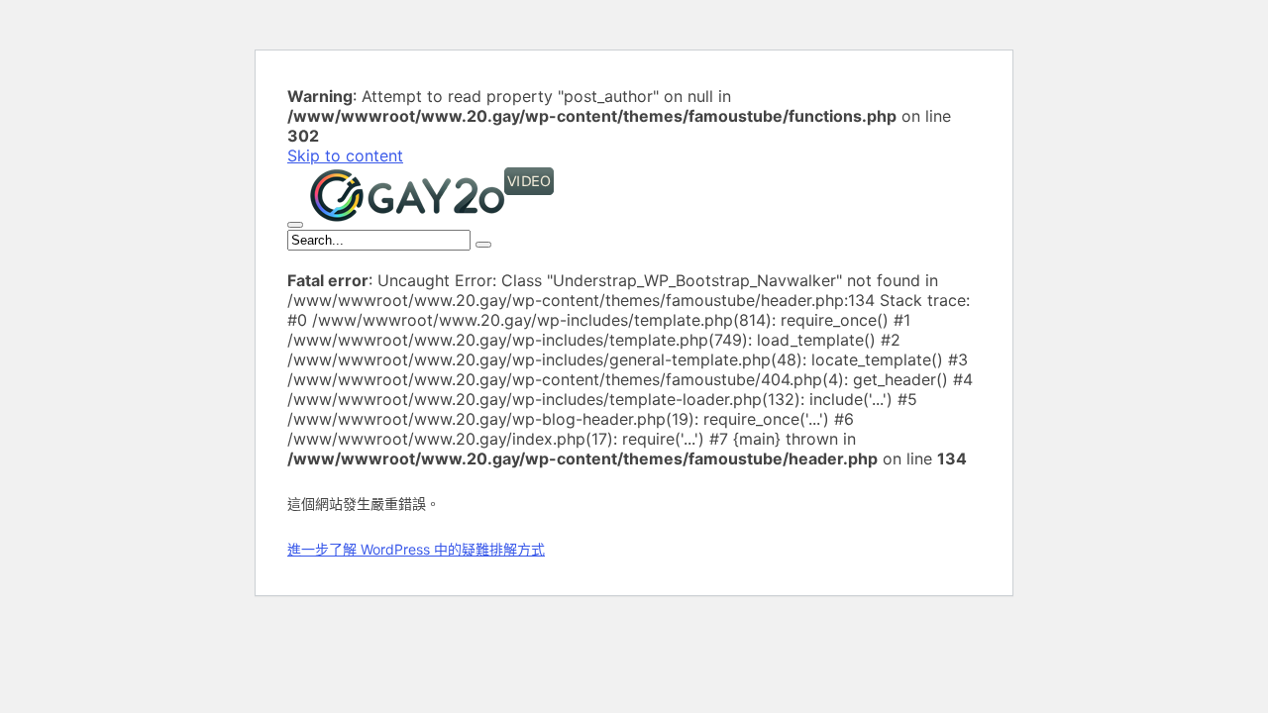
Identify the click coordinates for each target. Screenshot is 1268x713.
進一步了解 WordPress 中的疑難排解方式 (416, 549)
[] (483, 245)
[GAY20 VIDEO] (432, 219)
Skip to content (345, 155)
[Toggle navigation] (295, 225)
